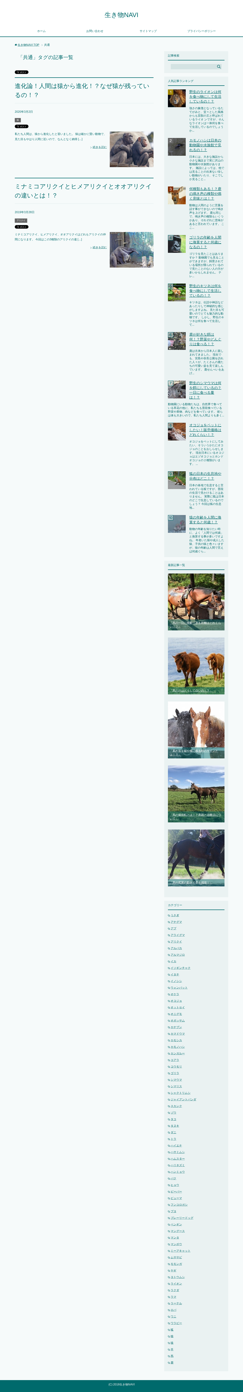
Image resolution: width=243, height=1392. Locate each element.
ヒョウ (175, 1184)
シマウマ (176, 1079)
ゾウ (173, 1112)
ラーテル (176, 1303)
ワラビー (176, 1323)
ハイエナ (176, 1145)
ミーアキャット (181, 1250)
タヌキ (175, 1125)
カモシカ (176, 1040)
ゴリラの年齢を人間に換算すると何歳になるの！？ (205, 242)
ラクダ (175, 1290)
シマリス (176, 1086)
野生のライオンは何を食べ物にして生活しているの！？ (205, 96)
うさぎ (175, 915)
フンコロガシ (179, 1204)
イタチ (175, 974)
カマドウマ (178, 1033)
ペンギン (176, 1224)
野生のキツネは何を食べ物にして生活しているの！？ (205, 290)
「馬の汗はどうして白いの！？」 (191, 690)
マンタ (175, 1237)
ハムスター (178, 1158)
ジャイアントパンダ (183, 1099)
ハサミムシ (178, 1152)
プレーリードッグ (182, 1217)
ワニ (173, 1316)
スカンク (176, 1106)
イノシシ (176, 981)
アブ (173, 928)
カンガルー (178, 1053)
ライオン (176, 1283)
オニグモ (176, 1013)
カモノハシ (178, 1046)
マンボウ (176, 1244)
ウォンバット (179, 987)
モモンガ (176, 1263)
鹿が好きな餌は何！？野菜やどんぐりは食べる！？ (205, 339)
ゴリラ (175, 1073)
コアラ (175, 1060)
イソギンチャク (181, 967)
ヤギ (173, 1270)
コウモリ (176, 1066)
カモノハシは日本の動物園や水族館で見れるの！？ (205, 145)
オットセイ (178, 1007)
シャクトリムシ (181, 1092)
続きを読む (100, 147)
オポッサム (178, 1020)
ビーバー (176, 1191)
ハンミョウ (178, 1171)
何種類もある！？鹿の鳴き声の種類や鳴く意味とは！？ (205, 193)
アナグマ (176, 921)
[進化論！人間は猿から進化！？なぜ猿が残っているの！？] (132, 164)
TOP (28, 44)
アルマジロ (178, 954)
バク (173, 1178)
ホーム (41, 31)
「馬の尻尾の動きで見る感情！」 (191, 882)
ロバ (173, 1309)
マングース (178, 1231)
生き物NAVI (121, 14)
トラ (173, 1138)
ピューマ (176, 1198)
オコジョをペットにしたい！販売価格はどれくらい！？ (205, 430)
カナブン (176, 1027)
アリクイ (21, 220)
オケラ (175, 994)
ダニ (173, 1132)
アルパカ (176, 948)
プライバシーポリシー (201, 31)
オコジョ (176, 1000)
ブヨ (173, 1211)
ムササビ (176, 1257)
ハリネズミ (178, 1165)
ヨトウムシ (178, 1277)
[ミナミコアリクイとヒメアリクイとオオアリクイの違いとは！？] (132, 264)
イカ (173, 961)
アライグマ (178, 935)
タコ (173, 1119)
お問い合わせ (94, 31)
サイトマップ (148, 31)
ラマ (173, 1296)
